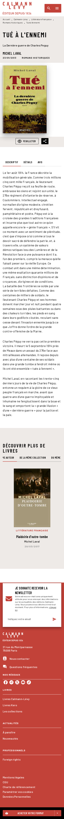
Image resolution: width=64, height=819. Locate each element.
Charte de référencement (19, 787)
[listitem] (6, 682)
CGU (5, 782)
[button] (35, 57)
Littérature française (41, 19)
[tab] (12, 162)
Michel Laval (12, 53)
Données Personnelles (17, 796)
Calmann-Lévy (21, 19)
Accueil (6, 19)
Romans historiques (13, 22)
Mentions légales (13, 777)
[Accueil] (17, 8)
